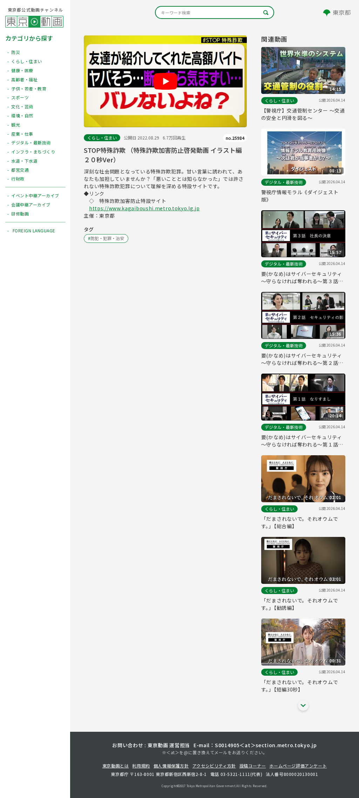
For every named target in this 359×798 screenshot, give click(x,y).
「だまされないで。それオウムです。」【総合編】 (299, 522)
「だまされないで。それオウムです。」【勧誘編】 (299, 604)
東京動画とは (115, 766)
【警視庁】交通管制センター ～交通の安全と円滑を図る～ (303, 114)
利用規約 (141, 766)
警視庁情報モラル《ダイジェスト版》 (300, 196)
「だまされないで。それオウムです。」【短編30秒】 (299, 685)
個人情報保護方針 (171, 766)
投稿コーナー (252, 766)
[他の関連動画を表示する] (303, 705)
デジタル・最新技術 (284, 182)
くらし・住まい (102, 138)
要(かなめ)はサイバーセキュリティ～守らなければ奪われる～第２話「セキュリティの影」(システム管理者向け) (303, 359)
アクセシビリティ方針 (214, 766)
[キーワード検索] (214, 12)
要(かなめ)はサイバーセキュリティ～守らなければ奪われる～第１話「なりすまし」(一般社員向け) (301, 441)
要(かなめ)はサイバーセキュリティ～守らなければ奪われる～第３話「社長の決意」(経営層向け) (301, 277)
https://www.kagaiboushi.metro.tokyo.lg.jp (144, 208)
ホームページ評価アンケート (298, 766)
